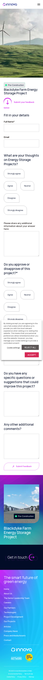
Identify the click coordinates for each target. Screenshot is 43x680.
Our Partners (9, 607)
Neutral (27, 185)
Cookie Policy (11, 677)
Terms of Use (28, 674)
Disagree (12, 198)
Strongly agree (14, 173)
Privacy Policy (21, 677)
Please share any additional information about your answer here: (19, 226)
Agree (10, 185)
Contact (7, 640)
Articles (7, 626)
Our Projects (9, 621)
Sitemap (31, 677)
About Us (8, 593)
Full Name (9, 121)
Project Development (13, 616)
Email (6, 137)
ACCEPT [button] (32, 354)
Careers (7, 602)
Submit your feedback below (19, 105)
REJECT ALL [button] (30, 347)
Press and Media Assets (15, 635)
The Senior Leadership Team (17, 598)
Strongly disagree (15, 210)
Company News (11, 631)
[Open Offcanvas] (38, 4)
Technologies (10, 612)
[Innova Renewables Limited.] (10, 4)
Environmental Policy (15, 674)
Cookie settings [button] (13, 347)
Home (6, 589)
